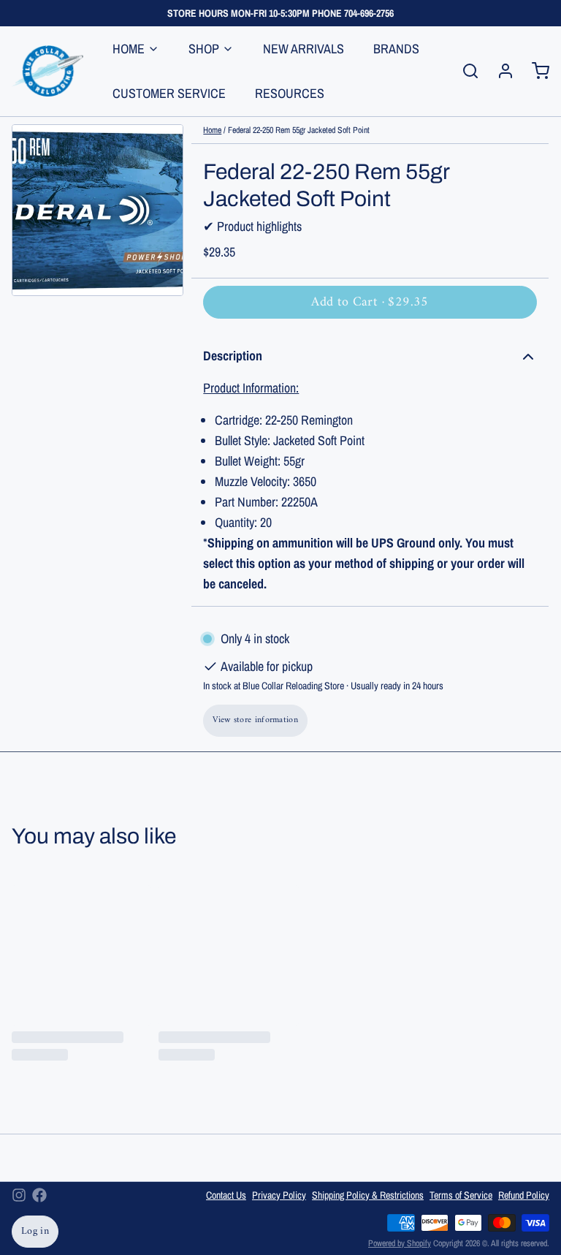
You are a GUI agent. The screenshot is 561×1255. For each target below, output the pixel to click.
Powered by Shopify (399, 1243)
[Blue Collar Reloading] (47, 70)
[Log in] (499, 71)
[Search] (464, 71)
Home (212, 130)
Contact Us (226, 1195)
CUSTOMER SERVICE (169, 93)
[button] (370, 302)
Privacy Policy (279, 1195)
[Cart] (534, 71)
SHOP (203, 48)
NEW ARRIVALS (303, 48)
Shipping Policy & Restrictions (368, 1195)
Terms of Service (461, 1195)
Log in (35, 1231)
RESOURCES (289, 93)
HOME (128, 48)
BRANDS (396, 48)
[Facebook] (39, 1195)
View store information (255, 720)
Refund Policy (523, 1195)
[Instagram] (19, 1195)
